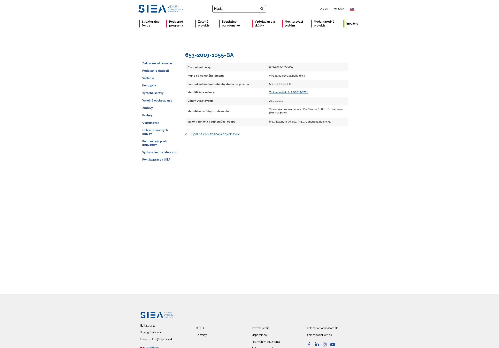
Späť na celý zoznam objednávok (215, 134)
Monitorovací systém (294, 23)
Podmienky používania (265, 341)
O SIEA (324, 8)
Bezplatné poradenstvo (231, 23)
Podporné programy (176, 23)
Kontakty (339, 8)
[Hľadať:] (239, 8)
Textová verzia (260, 328)
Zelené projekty (204, 23)
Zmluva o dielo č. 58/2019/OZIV (288, 92)
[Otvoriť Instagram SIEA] (324, 344)
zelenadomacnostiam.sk (322, 328)
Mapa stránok (259, 335)
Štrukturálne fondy (151, 23)
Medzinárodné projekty (324, 23)
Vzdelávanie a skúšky (265, 23)
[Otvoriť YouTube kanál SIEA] (332, 344)
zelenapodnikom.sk (319, 335)
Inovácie (352, 23)
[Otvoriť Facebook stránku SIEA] (309, 344)
